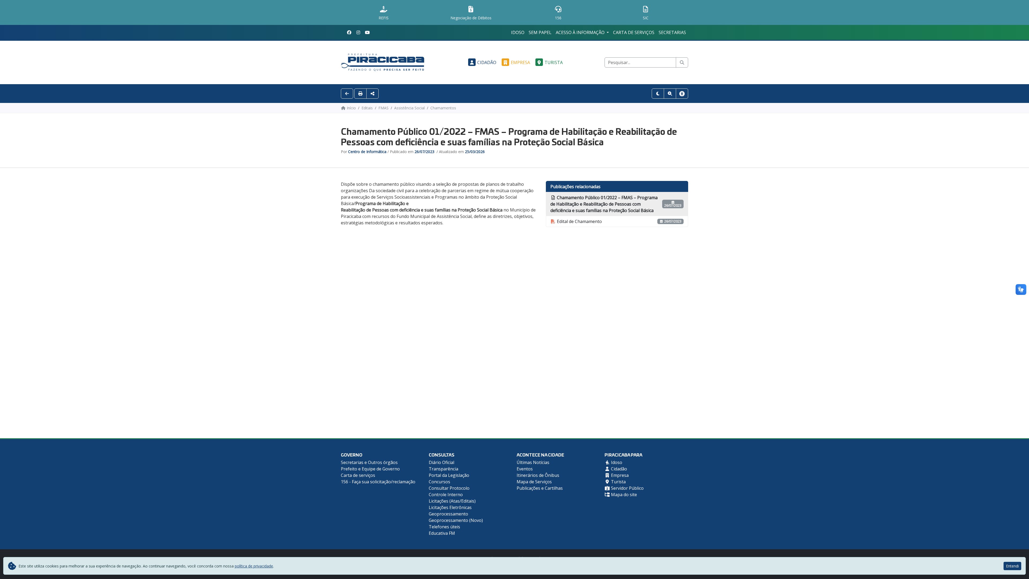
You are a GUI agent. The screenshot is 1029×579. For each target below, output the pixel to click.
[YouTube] (367, 32)
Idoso (517, 32)
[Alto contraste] (658, 93)
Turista (554, 62)
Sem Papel (540, 32)
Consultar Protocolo (449, 488)
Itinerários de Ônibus (538, 475)
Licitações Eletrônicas (450, 507)
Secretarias (672, 32)
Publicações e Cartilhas (540, 488)
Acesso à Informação (581, 32)
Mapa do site (623, 495)
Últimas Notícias (533, 462)
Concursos (439, 482)
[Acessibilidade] (682, 93)
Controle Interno (446, 495)
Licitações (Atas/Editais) (452, 501)
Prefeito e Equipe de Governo (370, 469)
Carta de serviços (633, 32)
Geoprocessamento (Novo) (456, 520)
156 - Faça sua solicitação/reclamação (378, 482)
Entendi (1012, 566)
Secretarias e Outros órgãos (369, 462)
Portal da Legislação (449, 475)
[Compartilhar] (372, 93)
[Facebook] (349, 32)
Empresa (520, 62)
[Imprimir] (360, 93)
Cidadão (486, 62)
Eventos (525, 469)
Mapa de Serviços (534, 482)
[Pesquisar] (682, 62)
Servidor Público (627, 488)
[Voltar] (347, 93)
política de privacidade (254, 566)
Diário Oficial (441, 462)
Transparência (443, 469)
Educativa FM (442, 533)
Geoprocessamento (448, 514)
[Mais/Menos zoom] (670, 93)
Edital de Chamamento (579, 221)
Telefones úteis (444, 527)
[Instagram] (358, 32)
